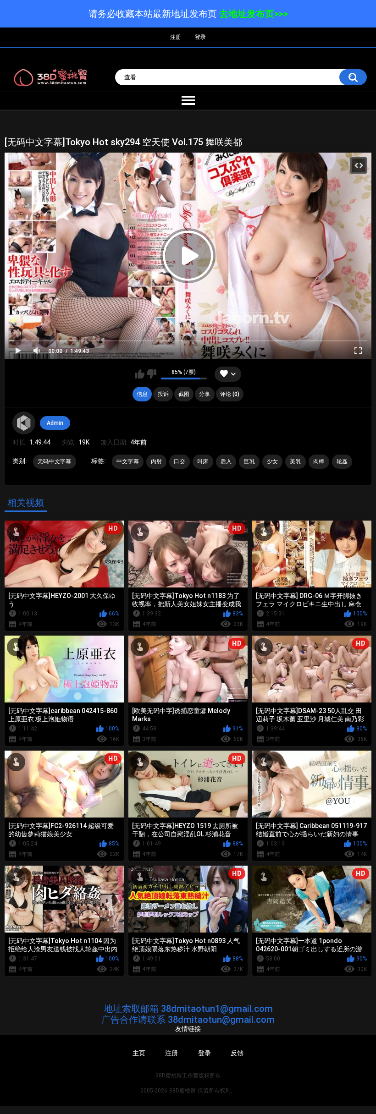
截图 (183, 394)
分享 (204, 394)
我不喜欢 (151, 374)
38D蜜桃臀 (182, 1090)
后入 (226, 461)
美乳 (295, 461)
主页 (139, 1053)
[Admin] (23, 423)
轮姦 (342, 461)
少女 (272, 461)
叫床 (203, 461)
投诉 (163, 394)
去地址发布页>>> (253, 13)
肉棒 (319, 461)
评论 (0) (229, 394)
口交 (179, 461)
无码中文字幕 (55, 461)
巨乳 (249, 461)
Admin (55, 423)
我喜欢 (139, 374)
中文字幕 (127, 461)
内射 (156, 461)
